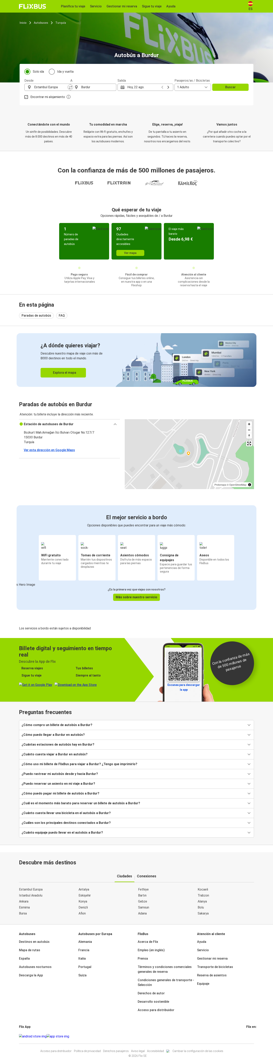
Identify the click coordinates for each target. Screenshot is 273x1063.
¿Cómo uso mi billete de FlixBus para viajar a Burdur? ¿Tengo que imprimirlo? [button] (79, 764)
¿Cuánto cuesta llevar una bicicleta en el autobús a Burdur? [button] (66, 813)
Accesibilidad (155, 1051)
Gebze (142, 901)
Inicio (23, 22)
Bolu (201, 907)
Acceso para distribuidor (156, 1010)
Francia (83, 950)
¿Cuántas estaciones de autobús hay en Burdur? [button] (58, 744)
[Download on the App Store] (58, 1036)
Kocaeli (203, 889)
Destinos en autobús (34, 942)
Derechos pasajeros (116, 1051)
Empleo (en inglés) (151, 950)
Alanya (202, 901)
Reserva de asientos (212, 975)
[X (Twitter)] (251, 1036)
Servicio (203, 950)
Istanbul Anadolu (30, 895)
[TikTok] (252, 1036)
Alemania (85, 942)
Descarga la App (31, 975)
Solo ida (38, 71)
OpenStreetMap (237, 484)
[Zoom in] (249, 424)
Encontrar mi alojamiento (47, 97)
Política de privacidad (87, 1051)
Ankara (23, 901)
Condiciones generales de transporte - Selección (166, 982)
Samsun (143, 907)
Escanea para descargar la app (183, 687)
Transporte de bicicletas (215, 967)
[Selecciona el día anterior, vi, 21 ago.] (162, 87)
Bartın (142, 895)
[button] (69, 424)
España (24, 958)
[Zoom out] (249, 430)
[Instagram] (248, 1036)
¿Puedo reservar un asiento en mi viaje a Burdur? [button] (58, 784)
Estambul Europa (31, 889)
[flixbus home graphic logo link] (32, 6)
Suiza (82, 975)
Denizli (83, 907)
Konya (83, 901)
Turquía (60, 22)
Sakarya (203, 913)
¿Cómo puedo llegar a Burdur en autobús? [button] (53, 735)
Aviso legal (138, 1051)
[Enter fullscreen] (249, 443)
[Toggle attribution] (249, 484)
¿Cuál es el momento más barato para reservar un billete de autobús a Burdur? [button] (81, 803)
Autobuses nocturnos (35, 967)
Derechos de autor (151, 993)
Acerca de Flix (148, 942)
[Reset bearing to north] (249, 436)
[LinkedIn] (250, 1036)
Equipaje (203, 984)
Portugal (84, 967)
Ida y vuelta (65, 71)
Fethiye (143, 889)
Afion (82, 913)
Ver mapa (130, 253)
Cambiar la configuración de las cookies (197, 1051)
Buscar (230, 87)
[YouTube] (249, 1036)
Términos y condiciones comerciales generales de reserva (165, 969)
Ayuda (201, 942)
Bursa (23, 913)
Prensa (143, 958)
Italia (82, 958)
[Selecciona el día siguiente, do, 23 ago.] (168, 87)
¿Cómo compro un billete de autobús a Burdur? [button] (57, 725)
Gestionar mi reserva (212, 958)
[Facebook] (246, 1036)
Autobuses (41, 22)
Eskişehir (85, 895)
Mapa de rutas (29, 950)
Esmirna (24, 907)
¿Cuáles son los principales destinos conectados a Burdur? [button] (66, 823)
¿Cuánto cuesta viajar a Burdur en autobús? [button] (55, 754)
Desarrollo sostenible (153, 1002)
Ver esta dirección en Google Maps (49, 450)
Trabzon (203, 895)
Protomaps (220, 484)
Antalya (84, 889)
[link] (136, 360)
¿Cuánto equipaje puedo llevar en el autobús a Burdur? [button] (62, 832)
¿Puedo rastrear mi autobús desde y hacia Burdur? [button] (60, 774)
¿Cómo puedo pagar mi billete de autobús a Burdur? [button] (60, 793)
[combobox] (51, 87)
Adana (142, 913)
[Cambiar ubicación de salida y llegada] (70, 87)
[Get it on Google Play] (33, 1036)
